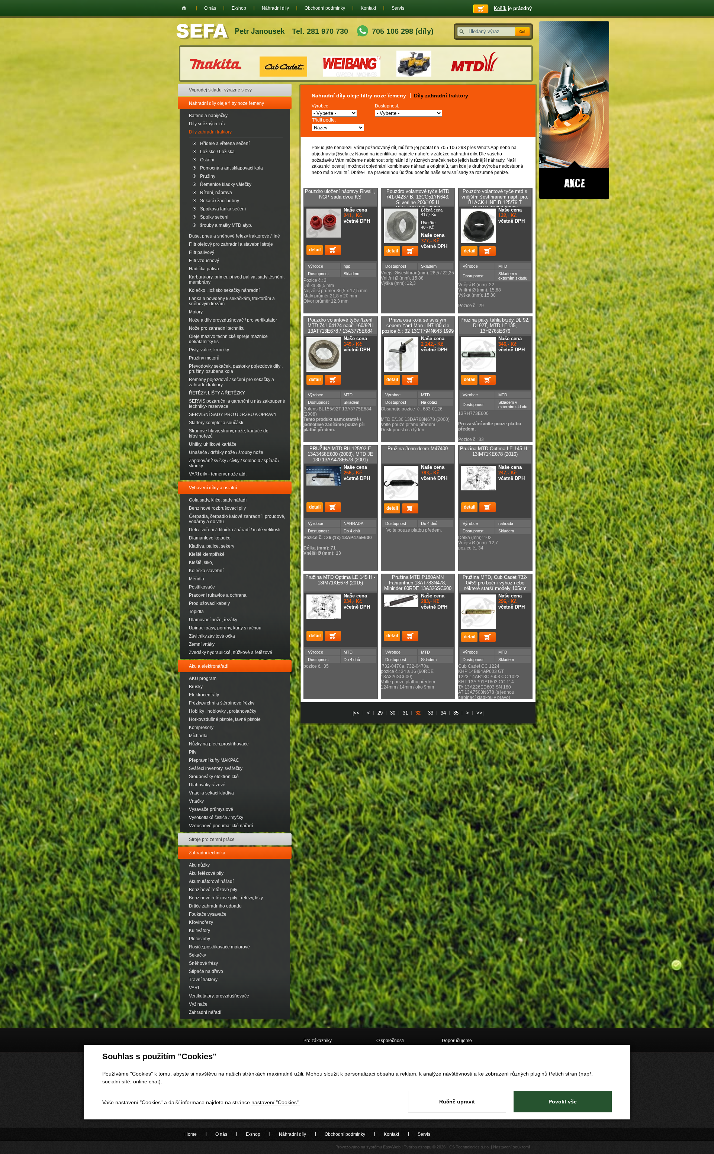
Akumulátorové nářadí (211, 881)
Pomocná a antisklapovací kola (231, 168)
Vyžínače (198, 1004)
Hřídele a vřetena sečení (225, 143)
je (513, 8)
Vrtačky (196, 801)
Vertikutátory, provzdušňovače (219, 996)
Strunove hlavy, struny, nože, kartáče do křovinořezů (228, 433)
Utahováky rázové (207, 784)
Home (184, 8)
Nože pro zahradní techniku (217, 328)
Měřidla (196, 578)
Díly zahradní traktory (210, 132)
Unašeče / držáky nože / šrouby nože (226, 452)
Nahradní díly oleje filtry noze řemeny (226, 103)
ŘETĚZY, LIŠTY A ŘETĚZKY (217, 393)
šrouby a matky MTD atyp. (226, 225)
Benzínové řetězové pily (213, 889)
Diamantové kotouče (210, 538)
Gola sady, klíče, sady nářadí (218, 500)
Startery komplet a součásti (216, 422)
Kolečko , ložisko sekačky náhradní (224, 290)
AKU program (202, 678)
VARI (194, 987)
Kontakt (368, 8)
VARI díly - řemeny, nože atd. (218, 474)
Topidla (196, 611)
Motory (196, 312)
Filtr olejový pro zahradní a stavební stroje (231, 244)
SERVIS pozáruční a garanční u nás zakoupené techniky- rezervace (237, 404)
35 (456, 713)
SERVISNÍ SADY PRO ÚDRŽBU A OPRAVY (233, 414)
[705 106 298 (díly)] (362, 31)
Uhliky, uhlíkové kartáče (213, 444)
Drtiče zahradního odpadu (215, 906)
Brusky (196, 686)
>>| (479, 713)
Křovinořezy (201, 922)
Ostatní (207, 159)
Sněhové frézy (203, 963)
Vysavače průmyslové (211, 809)
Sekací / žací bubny (219, 200)
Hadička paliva (204, 268)
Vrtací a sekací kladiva (211, 793)
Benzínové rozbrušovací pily (217, 508)
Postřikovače (202, 587)
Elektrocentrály (204, 694)
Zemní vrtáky (202, 644)
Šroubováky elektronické (214, 776)
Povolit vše (563, 1102)
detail (314, 250)
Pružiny (207, 176)
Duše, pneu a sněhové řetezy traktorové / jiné (234, 236)
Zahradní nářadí (205, 1012)
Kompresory (201, 727)
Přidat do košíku (333, 250)
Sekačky (197, 955)
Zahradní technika (207, 852)
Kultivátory (199, 930)
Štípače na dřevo (206, 971)
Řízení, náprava (216, 192)
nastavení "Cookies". (275, 1102)
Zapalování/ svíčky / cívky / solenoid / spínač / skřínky (234, 463)
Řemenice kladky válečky (225, 184)
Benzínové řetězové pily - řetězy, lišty (226, 897)
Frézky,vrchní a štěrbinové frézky (221, 703)
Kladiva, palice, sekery (211, 546)
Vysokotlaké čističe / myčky (216, 817)
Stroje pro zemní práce (212, 839)
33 (430, 713)
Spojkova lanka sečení (223, 209)
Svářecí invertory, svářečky (215, 768)
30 (392, 713)
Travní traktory (203, 979)
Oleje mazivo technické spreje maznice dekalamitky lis (228, 339)
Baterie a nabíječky (208, 115)
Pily (192, 752)
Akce (574, 110)
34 (443, 713)
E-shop (239, 8)
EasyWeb (392, 1147)
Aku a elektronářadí (208, 666)
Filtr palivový (201, 252)
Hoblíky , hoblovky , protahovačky (222, 711)
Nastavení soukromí (511, 1147)
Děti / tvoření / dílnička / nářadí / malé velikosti (234, 529)
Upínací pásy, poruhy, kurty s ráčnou (225, 628)
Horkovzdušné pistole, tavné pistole (225, 719)
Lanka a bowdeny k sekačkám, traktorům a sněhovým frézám (232, 301)
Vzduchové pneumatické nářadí (221, 825)
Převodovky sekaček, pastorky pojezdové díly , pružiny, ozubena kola (236, 369)
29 (380, 713)
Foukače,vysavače (207, 914)
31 (405, 713)
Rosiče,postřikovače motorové (219, 947)
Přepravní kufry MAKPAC (214, 760)
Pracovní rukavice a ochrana (218, 595)
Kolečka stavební (206, 570)
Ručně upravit (457, 1102)
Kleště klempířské (207, 554)
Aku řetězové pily (206, 873)
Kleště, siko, (201, 562)
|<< (356, 713)
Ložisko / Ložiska (217, 151)
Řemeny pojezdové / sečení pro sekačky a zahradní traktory (231, 382)
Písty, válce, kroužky (209, 349)
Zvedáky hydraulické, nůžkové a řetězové (230, 652)
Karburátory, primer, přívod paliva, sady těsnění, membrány (236, 279)
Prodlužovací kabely (209, 603)
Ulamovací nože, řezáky (213, 619)
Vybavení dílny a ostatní (213, 487)
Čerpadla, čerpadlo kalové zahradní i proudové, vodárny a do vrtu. (237, 519)
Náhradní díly (275, 8)
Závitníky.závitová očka (212, 636)
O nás (210, 8)
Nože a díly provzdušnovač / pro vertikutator (233, 320)
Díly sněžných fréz (207, 123)
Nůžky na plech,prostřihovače (219, 744)
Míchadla (198, 735)
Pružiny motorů (204, 358)
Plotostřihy (199, 938)
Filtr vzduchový (204, 260)
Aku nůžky (199, 865)
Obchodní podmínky (325, 8)
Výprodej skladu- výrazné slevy (220, 90)
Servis (398, 8)
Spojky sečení (214, 217)
